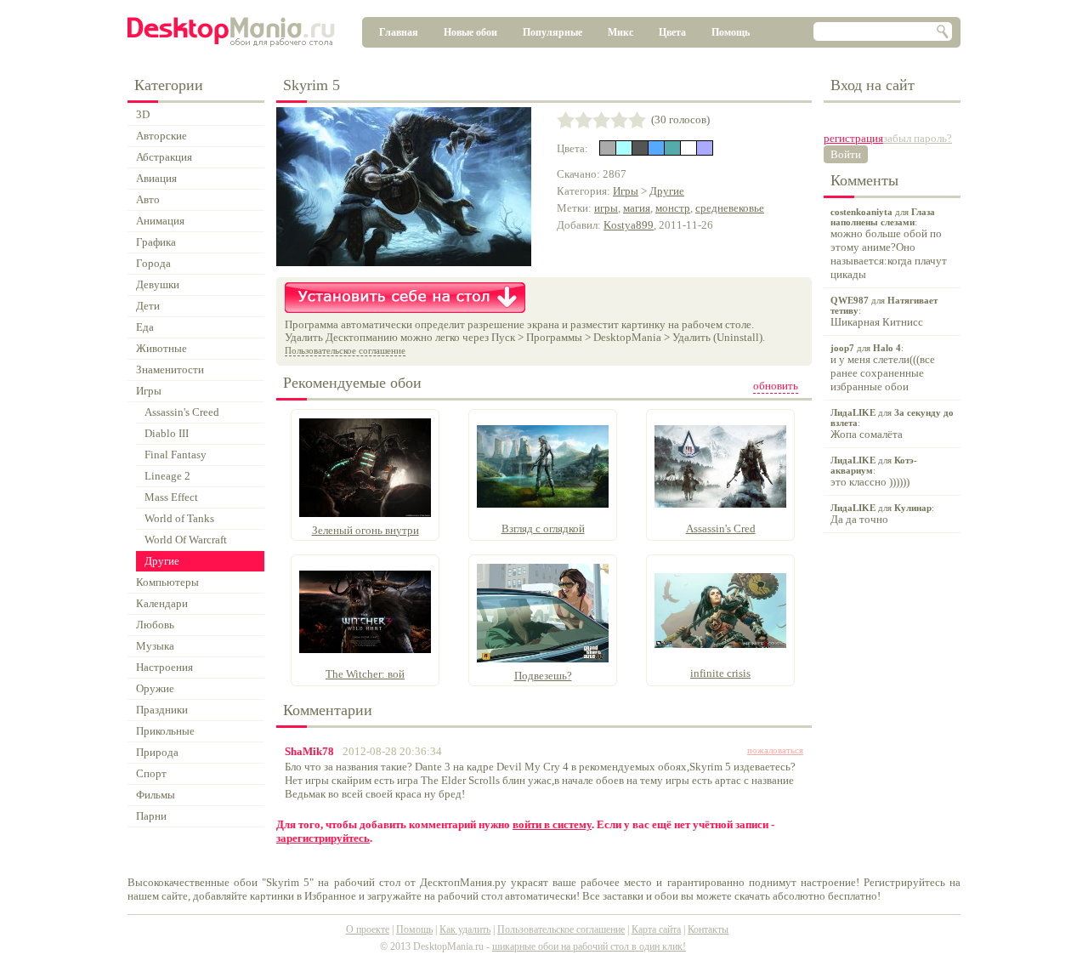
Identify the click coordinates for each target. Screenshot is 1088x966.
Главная (398, 32)
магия (636, 208)
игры (606, 208)
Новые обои (470, 32)
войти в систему (552, 824)
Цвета (672, 32)
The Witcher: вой (365, 674)
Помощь (730, 32)
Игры (625, 191)
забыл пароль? (917, 138)
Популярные (552, 32)
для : (888, 244)
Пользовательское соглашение (345, 350)
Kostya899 (629, 225)
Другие (666, 191)
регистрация (853, 138)
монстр (672, 208)
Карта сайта (656, 929)
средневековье (729, 208)
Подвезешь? (543, 675)
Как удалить (464, 929)
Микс (620, 32)
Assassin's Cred (721, 528)
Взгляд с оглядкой (543, 528)
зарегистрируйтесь (323, 838)
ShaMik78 (309, 751)
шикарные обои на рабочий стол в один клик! (589, 946)
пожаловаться (775, 750)
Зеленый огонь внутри (365, 530)
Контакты (708, 929)
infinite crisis (720, 673)
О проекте (367, 929)
